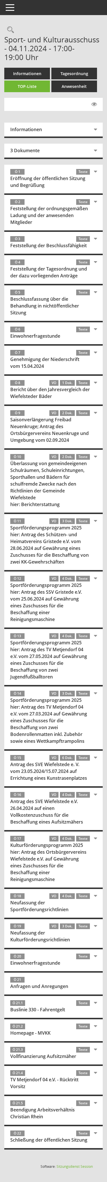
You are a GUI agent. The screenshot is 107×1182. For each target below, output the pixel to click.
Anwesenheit (74, 86)
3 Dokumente (25, 150)
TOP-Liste (27, 86)
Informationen (27, 73)
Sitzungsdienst (74, 1166)
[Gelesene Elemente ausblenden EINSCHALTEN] (94, 104)
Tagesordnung (74, 73)
